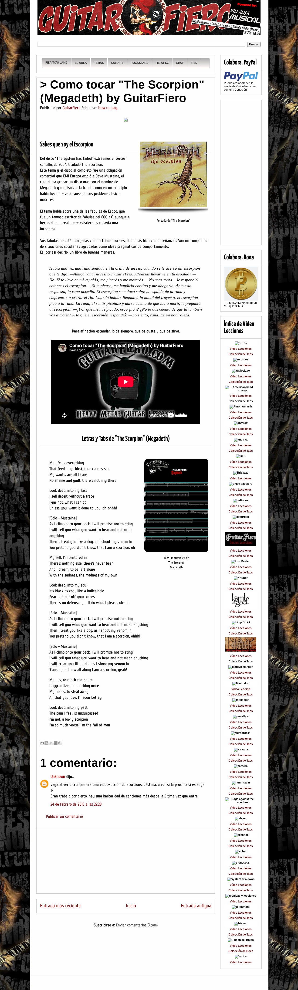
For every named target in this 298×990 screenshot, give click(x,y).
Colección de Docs (240, 951)
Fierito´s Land (56, 62)
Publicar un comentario (64, 816)
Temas (99, 62)
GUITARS (117, 62)
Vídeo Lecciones (241, 348)
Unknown (58, 776)
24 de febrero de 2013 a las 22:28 (76, 804)
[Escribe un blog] (46, 743)
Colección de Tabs (241, 354)
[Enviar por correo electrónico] (42, 743)
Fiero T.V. (162, 62)
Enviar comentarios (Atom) (137, 925)
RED (194, 62)
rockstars (139, 62)
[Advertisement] (126, 861)
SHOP (180, 62)
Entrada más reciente (60, 906)
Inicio (131, 906)
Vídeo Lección (240, 689)
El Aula (81, 62)
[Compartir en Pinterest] (60, 743)
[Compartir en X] (51, 743)
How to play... (108, 107)
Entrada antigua (196, 906)
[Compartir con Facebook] (55, 743)
